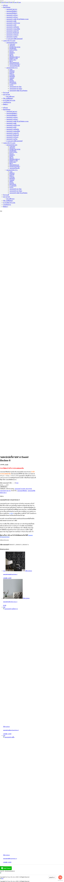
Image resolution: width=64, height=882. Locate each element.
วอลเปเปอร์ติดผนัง (22, 490)
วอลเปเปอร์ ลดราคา (5, 490)
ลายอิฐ (11, 513)
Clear (17, 482)
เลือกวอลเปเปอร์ (4, 483)
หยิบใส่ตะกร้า (4, 486)
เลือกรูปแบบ (28, 570)
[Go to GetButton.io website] (60, 880)
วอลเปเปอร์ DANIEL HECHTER (23, 488)
